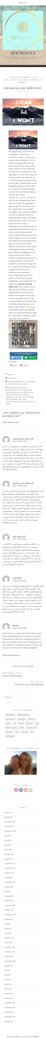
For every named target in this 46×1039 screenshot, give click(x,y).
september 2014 (10, 961)
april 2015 (8, 929)
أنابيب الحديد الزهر (19, 536)
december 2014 (10, 947)
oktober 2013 (9, 1012)
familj (20, 390)
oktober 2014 (9, 956)
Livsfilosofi (10, 80)
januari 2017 (8, 877)
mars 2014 (8, 989)
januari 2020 (9, 817)
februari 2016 (9, 896)
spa (17, 732)
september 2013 (10, 1017)
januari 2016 (9, 901)
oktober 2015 (9, 910)
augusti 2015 (9, 919)
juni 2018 (7, 836)
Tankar (22, 82)
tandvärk (18, 397)
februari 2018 (9, 854)
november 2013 (10, 1008)
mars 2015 (8, 933)
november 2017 (10, 868)
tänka (24, 397)
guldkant (10, 719)
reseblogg (32, 728)
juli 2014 (7, 970)
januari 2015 (9, 942)
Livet (35, 77)
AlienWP (36, 1037)
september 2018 (10, 831)
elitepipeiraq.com (9, 523)
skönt (20, 394)
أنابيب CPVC (17, 578)
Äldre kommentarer (11, 422)
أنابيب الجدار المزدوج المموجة (23, 439)
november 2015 (10, 905)
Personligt (35, 80)
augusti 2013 (9, 1021)
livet (21, 392)
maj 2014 (7, 980)
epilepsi (24, 387)
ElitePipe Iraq (11, 469)
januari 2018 (9, 859)
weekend (10, 736)
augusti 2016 (9, 887)
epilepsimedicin (11, 390)
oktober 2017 (9, 873)
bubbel (17, 387)
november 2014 (10, 952)
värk (24, 399)
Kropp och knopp (20, 77)
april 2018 (8, 845)
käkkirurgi (27, 390)
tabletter (10, 397)
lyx (14, 723)
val (20, 399)
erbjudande (23, 715)
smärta (26, 394)
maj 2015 (7, 924)
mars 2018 (8, 850)
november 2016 (10, 882)
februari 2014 (9, 994)
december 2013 (10, 1003)
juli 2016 (7, 891)
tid (32, 732)
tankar (30, 397)
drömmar (10, 715)
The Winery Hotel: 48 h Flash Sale (29, 683)
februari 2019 (9, 826)
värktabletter (11, 401)
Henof (15, 626)
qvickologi (13, 394)
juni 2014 (7, 975)
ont (7, 394)
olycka (30, 392)
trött (8, 399)
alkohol (11, 387)
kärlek (15, 392)
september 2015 (10, 915)
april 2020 (8, 812)
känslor (9, 392)
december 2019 (10, 822)
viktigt (20, 401)
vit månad (28, 401)
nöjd (25, 392)
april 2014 (8, 984)
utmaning (14, 399)
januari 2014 (9, 998)
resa (21, 728)
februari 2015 (9, 938)
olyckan (23, 80)
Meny (24, 2)
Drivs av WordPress (14, 1037)
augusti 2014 (9, 966)
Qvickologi (23, 52)
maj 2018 (8, 840)
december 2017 (10, 863)
